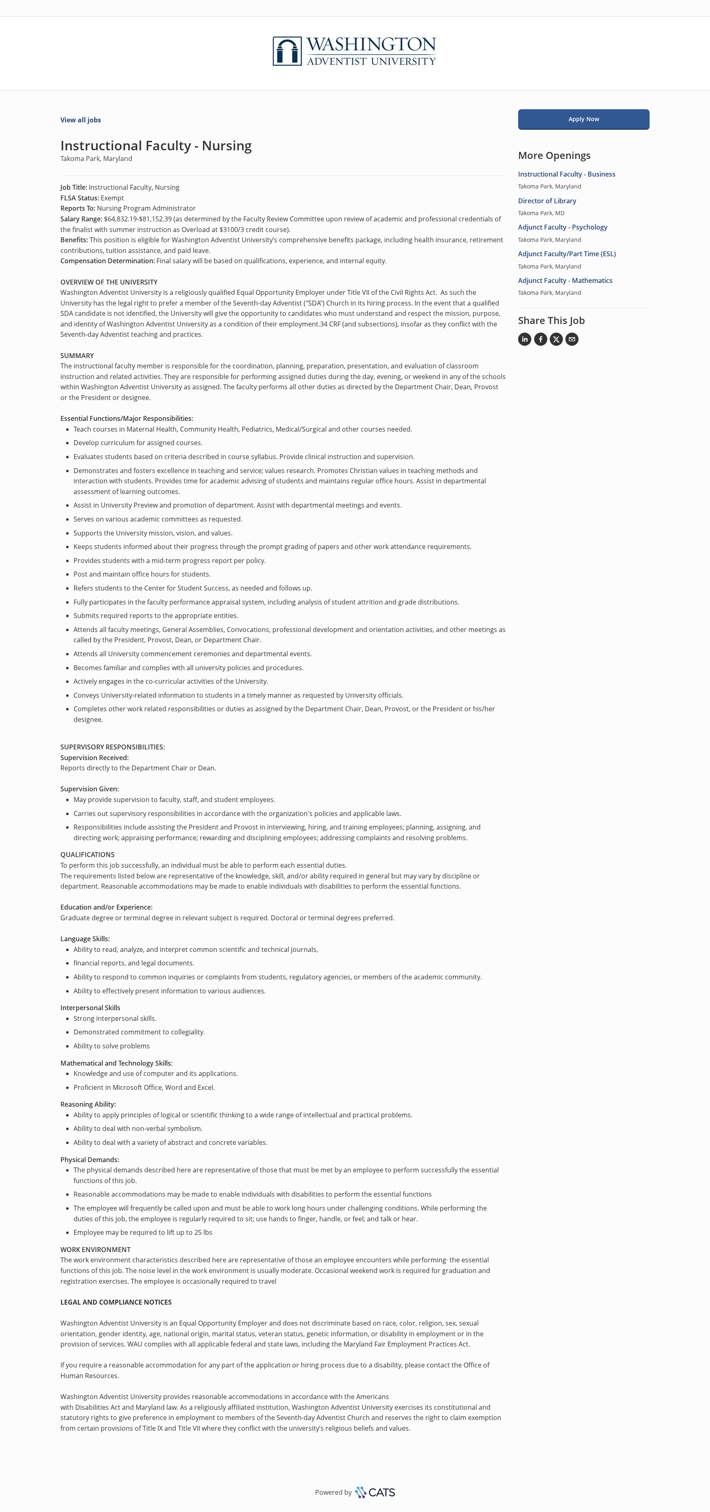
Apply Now (584, 119)
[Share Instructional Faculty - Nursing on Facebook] (540, 341)
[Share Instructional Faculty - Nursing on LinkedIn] (524, 341)
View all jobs (80, 119)
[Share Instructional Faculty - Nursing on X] (556, 341)
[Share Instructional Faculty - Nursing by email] (572, 341)
